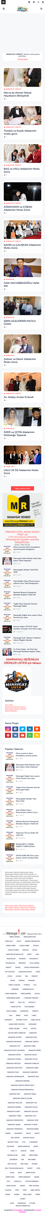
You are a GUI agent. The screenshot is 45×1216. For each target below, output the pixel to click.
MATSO (28, 1133)
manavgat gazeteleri (14, 1068)
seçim (32, 1151)
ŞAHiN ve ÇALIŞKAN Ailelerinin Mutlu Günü (22, 246)
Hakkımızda (22, 1203)
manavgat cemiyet (13, 89)
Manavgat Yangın (14, 1124)
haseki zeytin (16, 1007)
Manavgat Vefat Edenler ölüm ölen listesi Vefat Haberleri (27, 559)
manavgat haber (32, 1068)
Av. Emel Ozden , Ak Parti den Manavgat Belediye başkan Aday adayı (26, 650)
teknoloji (17, 1181)
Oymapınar (33, 1142)
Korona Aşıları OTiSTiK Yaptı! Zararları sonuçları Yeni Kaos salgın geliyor (27, 627)
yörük (37, 1194)
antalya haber (13, 950)
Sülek (12, 1172)
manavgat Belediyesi (13, 1041)
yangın (7, 1194)
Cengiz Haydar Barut (31, 967)
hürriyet (35, 1011)
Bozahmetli (34, 959)
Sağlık (36, 1146)
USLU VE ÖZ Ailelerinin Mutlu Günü (21, 472)
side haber (32, 1159)
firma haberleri (11, 993)
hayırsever (24, 1011)
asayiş (34, 950)
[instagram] (38, 2)
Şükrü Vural (10, 1177)
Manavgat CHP (15, 1046)
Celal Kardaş (34, 963)
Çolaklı (18, 976)
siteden (34, 1164)
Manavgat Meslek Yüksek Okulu (22, 1085)
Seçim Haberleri (11, 711)
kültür (33, 1028)
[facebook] (29, 2)
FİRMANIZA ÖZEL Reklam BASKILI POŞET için (22, 533)
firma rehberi (26, 993)
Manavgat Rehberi (12, 908)
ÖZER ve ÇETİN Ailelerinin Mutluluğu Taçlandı (19, 434)
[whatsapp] (30, 735)
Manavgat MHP (14, 1094)
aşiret (29, 954)
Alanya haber (24, 945)
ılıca (10, 1015)
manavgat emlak (30, 1055)
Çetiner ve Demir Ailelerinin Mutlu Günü (20, 361)
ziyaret (23, 1199)
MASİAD (8, 1133)
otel (24, 1142)
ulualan (8, 1190)
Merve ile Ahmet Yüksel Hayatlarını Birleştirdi (17, 94)
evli (35, 985)
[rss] (37, 735)
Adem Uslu (10, 466)
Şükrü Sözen (30, 1172)
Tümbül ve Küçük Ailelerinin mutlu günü (20, 132)
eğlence (21, 980)
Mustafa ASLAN (28, 1138)
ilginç (34, 1015)
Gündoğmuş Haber (13, 998)
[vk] (15, 735)
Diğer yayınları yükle (22, 488)
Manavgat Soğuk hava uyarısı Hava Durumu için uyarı (27, 616)
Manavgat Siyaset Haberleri (15, 709)
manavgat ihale (13, 1072)
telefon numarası (31, 1181)
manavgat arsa (31, 1037)
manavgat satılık (31, 1107)
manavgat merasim (23, 1081)
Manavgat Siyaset (13, 1111)
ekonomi (31, 980)
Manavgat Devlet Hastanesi (14, 1050)
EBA (26, 976)
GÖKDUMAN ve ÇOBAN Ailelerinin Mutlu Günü (18, 208)
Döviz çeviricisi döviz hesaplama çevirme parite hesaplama (26, 548)
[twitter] (33, 2)
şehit (20, 1172)
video (25, 1190)
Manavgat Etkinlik (14, 1059)
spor (38, 1168)
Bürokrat (22, 963)
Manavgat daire (30, 1046)
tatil (8, 1181)
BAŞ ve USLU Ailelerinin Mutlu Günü (22, 170)
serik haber (33, 1155)
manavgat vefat (33, 1120)
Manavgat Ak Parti (15, 1037)
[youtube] (23, 735)
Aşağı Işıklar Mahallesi (14, 954)
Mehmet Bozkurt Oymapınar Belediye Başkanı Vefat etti (24, 593)
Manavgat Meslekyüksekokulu (22, 1090)
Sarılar (23, 1151)
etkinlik (27, 985)
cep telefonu (10, 972)
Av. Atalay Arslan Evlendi (18, 397)
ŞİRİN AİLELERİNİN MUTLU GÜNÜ (20, 323)
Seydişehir (13, 1159)
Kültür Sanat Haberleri (17, 1033)
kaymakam (32, 1024)
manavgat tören (15, 1116)
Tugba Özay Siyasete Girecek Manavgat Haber (25, 605)
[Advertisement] (23, 34)
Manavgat (10, 279)
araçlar (25, 950)
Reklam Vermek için (23, 1206)
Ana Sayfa (9, 705)
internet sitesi (21, 1020)
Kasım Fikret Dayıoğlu (17, 1024)
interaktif (8, 1020)
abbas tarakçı (15, 937)
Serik (23, 1155)
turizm (22, 1186)
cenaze (17, 967)
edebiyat (35, 976)
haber (12, 1002)
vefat (17, 1190)
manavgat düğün (34, 1050)
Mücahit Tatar (13, 1142)
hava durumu (29, 1007)
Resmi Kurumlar (24, 1146)
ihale (26, 1015)
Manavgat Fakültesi (13, 1063)
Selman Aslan (12, 1155)
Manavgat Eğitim (14, 1055)
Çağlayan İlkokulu (25, 972)
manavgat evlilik (31, 1059)
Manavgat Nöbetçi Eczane (15, 707)
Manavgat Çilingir (28, 910)
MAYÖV (37, 1133)
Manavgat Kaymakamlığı (15, 1076)
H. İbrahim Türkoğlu (31, 998)
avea (37, 954)
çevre (38, 972)
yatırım (16, 1194)
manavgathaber (32, 1129)
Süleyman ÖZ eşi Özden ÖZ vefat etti (27, 834)
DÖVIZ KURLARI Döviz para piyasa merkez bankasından (27, 856)
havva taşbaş (11, 1011)
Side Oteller (12, 1164)
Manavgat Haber (11, 906)
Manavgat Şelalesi (26, 906)
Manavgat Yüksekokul (15, 1129)
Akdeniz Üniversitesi (32, 941)
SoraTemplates (17, 1210)
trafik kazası (11, 1186)
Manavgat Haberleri (12, 910)
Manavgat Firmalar (31, 1063)
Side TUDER (24, 1164)
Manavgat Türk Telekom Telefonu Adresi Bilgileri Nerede (27, 639)
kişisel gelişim (14, 1028)
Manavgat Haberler (27, 908)
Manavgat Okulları (15, 1103)
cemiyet (8, 967)
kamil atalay (35, 1020)
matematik (18, 1133)
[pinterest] (42, 2)
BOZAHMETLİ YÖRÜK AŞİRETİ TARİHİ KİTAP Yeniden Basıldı (25, 845)
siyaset (30, 1168)
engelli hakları (14, 985)
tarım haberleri (24, 1177)
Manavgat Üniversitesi (14, 1120)
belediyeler (11, 959)
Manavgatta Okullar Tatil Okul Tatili (25, 571)
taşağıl (36, 1177)
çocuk (10, 976)
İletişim (32, 1203)
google (37, 993)
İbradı (18, 1015)
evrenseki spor (28, 989)
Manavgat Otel (31, 1103)
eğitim (12, 980)
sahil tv (14, 1151)
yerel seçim (27, 1194)
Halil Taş (21, 1002)
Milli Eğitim (15, 1138)
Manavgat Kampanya (30, 1072)
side (22, 1159)
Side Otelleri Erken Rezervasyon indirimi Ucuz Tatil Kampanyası (26, 582)
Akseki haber (11, 945)
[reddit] (37, 729)
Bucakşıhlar (10, 963)
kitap (25, 1028)
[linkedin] (30, 729)
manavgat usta (30, 1116)
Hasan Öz (31, 1002)
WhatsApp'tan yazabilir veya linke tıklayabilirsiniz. (22, 540)
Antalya (36, 945)
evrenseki (15, 989)
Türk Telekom (34, 1186)
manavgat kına (33, 1076)
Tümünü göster (22, 59)
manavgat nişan (30, 1094)
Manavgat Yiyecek (30, 1124)
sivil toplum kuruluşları (14, 1168)
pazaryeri (10, 1146)
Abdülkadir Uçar (30, 937)
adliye (19, 941)
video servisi (35, 1190)
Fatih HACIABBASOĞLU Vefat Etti (21, 285)
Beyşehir (22, 959)
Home (12, 1203)
